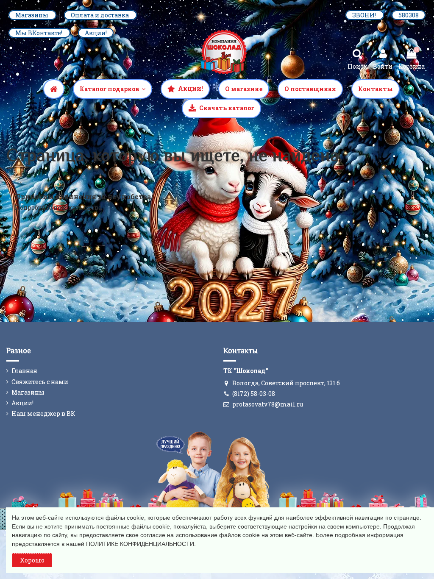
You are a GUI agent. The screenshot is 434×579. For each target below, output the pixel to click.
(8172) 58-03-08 (253, 394)
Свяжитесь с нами (39, 382)
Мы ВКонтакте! (39, 33)
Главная (24, 371)
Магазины (32, 15)
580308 (408, 15)
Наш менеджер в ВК (43, 413)
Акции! (96, 33)
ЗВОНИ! (364, 15)
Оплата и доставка (100, 15)
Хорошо (32, 560)
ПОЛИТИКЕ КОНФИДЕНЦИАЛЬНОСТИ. (141, 543)
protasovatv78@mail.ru (267, 404)
